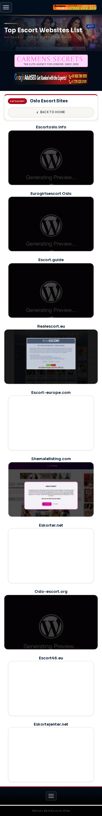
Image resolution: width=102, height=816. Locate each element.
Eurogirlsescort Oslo (51, 193)
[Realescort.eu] (51, 366)
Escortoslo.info (51, 127)
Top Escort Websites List (43, 30)
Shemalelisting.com (51, 458)
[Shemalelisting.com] (51, 495)
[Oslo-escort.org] (51, 631)
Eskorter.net (51, 525)
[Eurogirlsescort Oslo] (51, 230)
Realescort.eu (51, 326)
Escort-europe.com (51, 392)
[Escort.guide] (51, 296)
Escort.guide (51, 259)
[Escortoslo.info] (51, 164)
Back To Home (52, 112)
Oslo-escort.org (51, 591)
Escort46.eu (51, 658)
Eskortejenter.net (51, 724)
